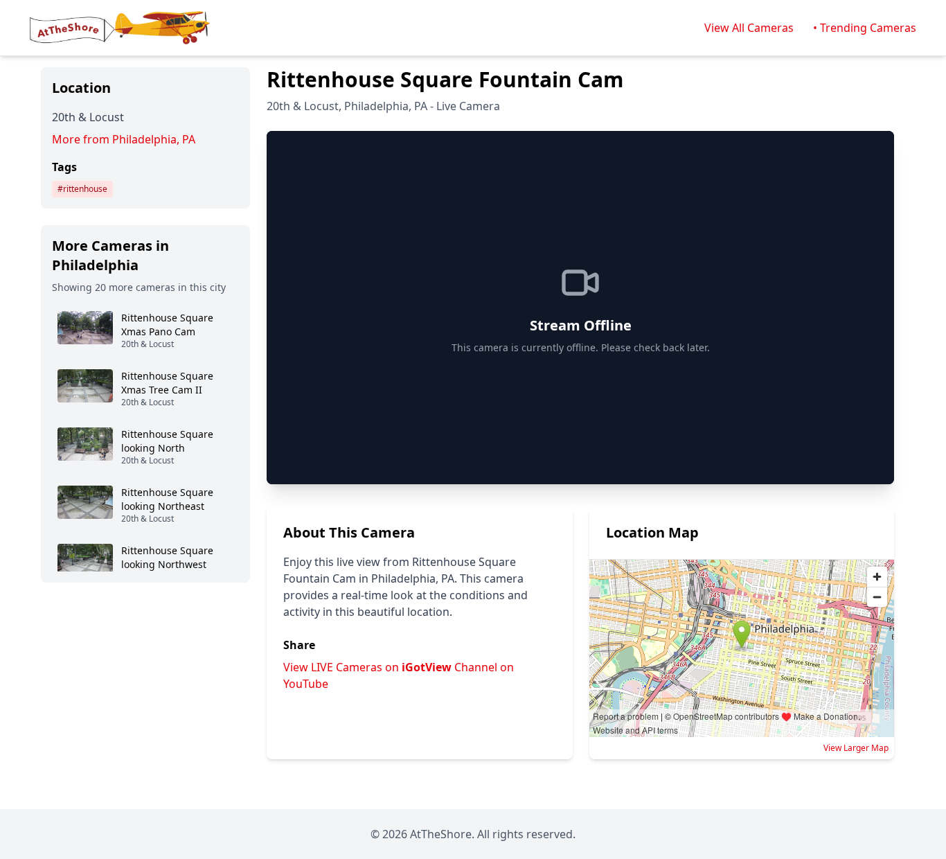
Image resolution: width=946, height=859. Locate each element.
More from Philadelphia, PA (123, 139)
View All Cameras (749, 27)
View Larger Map (856, 748)
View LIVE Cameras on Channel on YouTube (398, 675)
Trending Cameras (868, 27)
